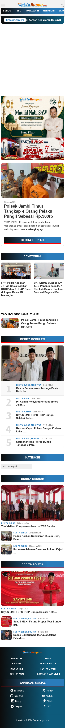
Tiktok (50, 701)
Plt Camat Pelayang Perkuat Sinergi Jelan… (37, 403)
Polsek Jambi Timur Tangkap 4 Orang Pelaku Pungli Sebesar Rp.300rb (28, 210)
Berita (19, 385)
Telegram (19, 706)
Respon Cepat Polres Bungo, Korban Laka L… (38, 430)
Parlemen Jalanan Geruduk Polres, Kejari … (38, 551)
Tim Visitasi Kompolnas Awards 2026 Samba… (29, 526)
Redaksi (16, 663)
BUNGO (27, 385)
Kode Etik (16, 658)
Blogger (19, 701)
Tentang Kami (48, 668)
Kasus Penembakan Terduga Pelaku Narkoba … (37, 390)
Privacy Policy (48, 663)
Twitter (49, 690)
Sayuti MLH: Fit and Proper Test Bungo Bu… (37, 623)
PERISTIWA (36, 385)
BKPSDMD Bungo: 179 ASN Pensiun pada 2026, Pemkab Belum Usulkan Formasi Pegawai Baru (30, 287)
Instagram (19, 695)
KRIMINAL (35, 438)
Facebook (19, 690)
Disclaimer (16, 668)
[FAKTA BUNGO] (32, 4)
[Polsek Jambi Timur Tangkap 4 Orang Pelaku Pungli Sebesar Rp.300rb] (32, 180)
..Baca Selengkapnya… (33, 229)
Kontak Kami (17, 673)
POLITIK (27, 412)
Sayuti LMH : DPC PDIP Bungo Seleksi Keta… (35, 416)
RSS (49, 706)
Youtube (49, 695)
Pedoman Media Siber (48, 673)
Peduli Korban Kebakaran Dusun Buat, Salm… (36, 537)
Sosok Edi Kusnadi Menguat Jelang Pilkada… (34, 636)
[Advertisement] (32, 61)
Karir (48, 658)
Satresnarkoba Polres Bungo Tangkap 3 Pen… (33, 443)
